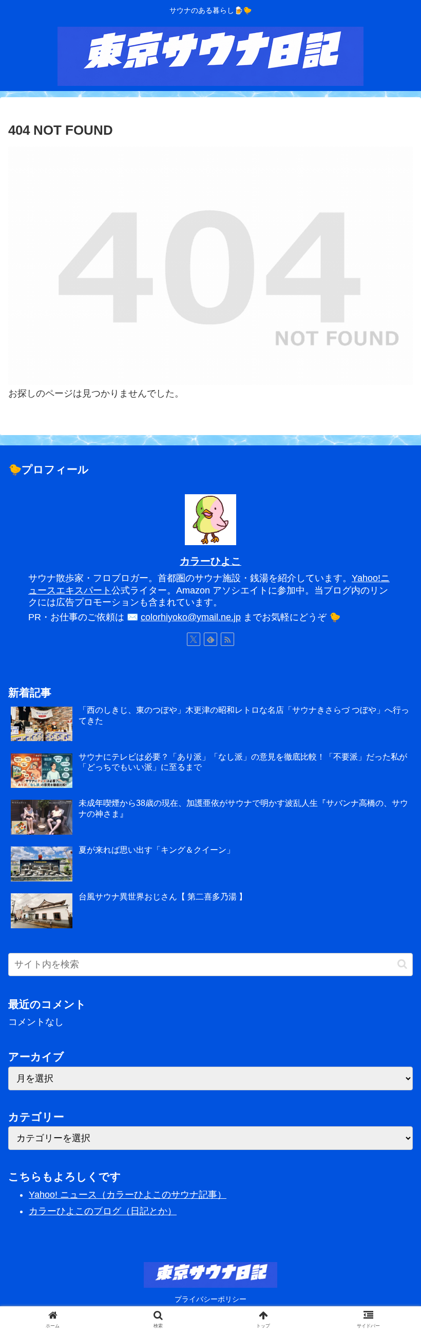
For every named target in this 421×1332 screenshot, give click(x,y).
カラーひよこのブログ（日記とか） (103, 1211)
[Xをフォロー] (193, 639)
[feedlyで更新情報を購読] (210, 639)
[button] (402, 964)
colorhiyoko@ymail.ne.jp (191, 617)
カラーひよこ (210, 561)
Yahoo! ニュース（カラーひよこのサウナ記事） (127, 1195)
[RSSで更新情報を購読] (227, 639)
